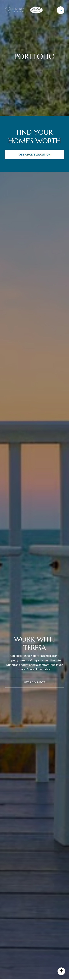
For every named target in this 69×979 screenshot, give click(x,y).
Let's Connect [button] (34, 682)
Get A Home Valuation (34, 154)
